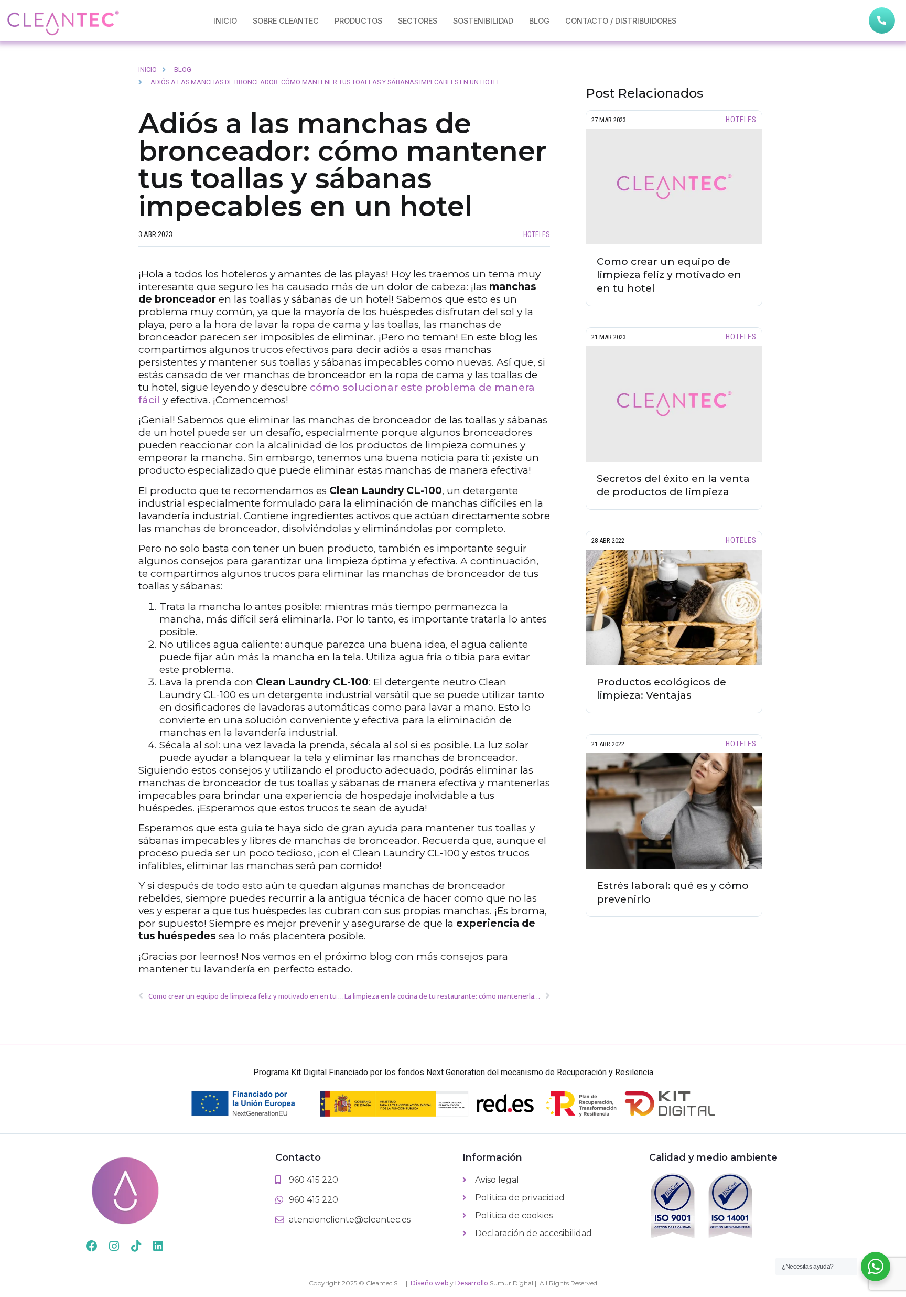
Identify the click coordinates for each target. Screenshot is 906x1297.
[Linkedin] (158, 1246)
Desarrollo (471, 1283)
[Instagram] (114, 1246)
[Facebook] (92, 1246)
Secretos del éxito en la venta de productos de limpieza (673, 485)
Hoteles (536, 234)
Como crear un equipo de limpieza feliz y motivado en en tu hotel (669, 274)
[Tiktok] (136, 1246)
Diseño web (429, 1283)
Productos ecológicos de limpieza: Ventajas (661, 689)
